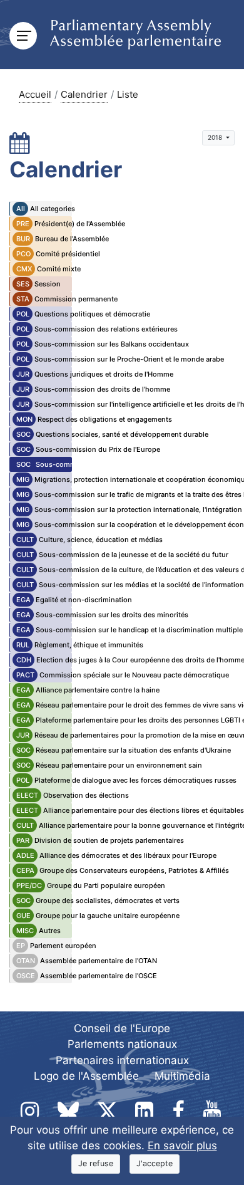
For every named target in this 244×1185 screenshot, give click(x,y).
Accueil (35, 94)
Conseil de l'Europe (122, 1028)
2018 (216, 137)
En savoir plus (182, 1145)
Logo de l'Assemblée (86, 1076)
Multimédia (182, 1076)
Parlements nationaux (122, 1044)
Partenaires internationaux (122, 1060)
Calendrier (84, 94)
